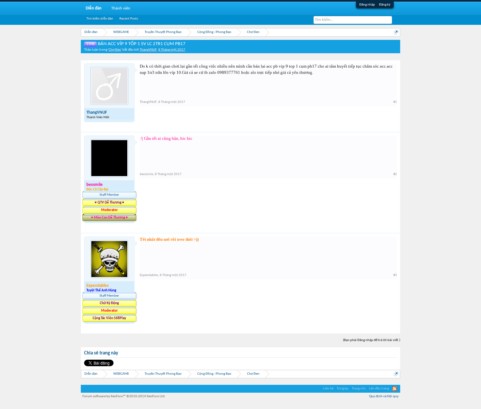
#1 (395, 102)
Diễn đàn (93, 8)
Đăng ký (384, 5)
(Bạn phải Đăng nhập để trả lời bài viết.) (371, 340)
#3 (395, 275)
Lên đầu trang (379, 388)
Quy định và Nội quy (384, 396)
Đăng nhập (367, 5)
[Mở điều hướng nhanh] (396, 32)
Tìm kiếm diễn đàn (99, 19)
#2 (395, 174)
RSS (394, 388)
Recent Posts (128, 19)
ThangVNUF (148, 50)
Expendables (149, 275)
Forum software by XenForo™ (124, 396)
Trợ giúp (342, 388)
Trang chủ (359, 388)
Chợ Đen (115, 50)
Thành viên (120, 8)
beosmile (146, 174)
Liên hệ (328, 388)
